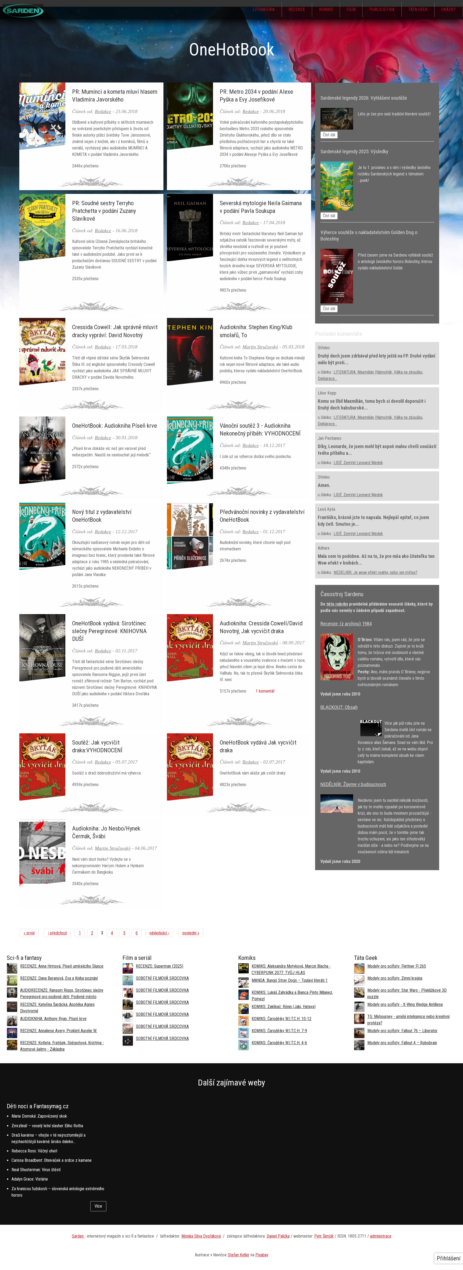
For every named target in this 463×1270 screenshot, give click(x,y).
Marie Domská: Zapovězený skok (39, 1116)
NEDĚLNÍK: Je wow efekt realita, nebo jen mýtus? (375, 572)
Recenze (297, 9)
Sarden (78, 1236)
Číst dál (329, 134)
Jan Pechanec (330, 438)
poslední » (190, 932)
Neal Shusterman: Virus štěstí (36, 1169)
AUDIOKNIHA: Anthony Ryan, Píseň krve (53, 1018)
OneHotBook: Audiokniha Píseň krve (114, 425)
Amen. (324, 485)
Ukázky (448, 9)
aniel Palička (279, 1236)
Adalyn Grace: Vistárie (30, 1179)
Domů (25, 75)
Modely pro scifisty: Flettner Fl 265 (396, 966)
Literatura (264, 9)
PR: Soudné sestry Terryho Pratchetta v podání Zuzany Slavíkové (104, 211)
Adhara (323, 548)
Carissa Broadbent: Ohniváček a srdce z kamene (52, 1160)
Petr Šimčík (324, 1236)
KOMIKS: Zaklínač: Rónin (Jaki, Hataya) (284, 1006)
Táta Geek (417, 9)
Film (351, 9)
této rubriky (337, 604)
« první (29, 932)
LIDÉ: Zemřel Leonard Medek (358, 462)
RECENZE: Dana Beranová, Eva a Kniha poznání (59, 978)
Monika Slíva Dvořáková (201, 1236)
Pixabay (261, 1254)
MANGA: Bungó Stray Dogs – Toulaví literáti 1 (290, 980)
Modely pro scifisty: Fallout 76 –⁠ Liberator (402, 1030)
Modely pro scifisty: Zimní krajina (394, 978)
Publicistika (381, 9)
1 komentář (265, 691)
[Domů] (23, 15)
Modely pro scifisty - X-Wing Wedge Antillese (405, 1004)
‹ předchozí (57, 932)
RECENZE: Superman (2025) (159, 966)
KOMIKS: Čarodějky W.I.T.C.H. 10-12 (281, 1018)
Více (98, 1206)
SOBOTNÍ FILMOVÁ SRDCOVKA (162, 978)
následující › (159, 932)
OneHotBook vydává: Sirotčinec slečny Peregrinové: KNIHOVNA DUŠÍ (109, 631)
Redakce (103, 111)
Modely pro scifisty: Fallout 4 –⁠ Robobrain (402, 1042)
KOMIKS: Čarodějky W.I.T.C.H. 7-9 (279, 1030)
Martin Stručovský (260, 347)
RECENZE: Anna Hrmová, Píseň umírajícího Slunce (61, 966)
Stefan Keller (238, 1254)
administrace (380, 1236)
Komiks (326, 9)
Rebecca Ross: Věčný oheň (34, 1150)
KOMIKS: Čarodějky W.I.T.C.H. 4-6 (279, 1042)
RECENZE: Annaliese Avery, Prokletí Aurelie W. (58, 1030)
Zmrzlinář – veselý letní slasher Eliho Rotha (47, 1125)
